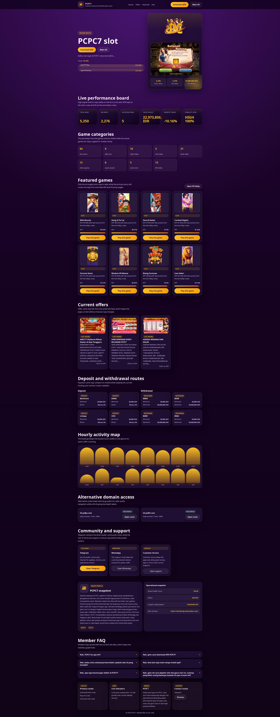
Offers (138, 4)
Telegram (177, 692)
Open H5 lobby (193, 186)
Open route (130, 517)
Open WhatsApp (124, 568)
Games (131, 4)
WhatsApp (180, 697)
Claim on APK (101, 363)
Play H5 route (85, 696)
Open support (156, 571)
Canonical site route (87, 699)
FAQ (153, 4)
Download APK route (87, 692)
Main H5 (196, 4)
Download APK (179, 4)
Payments (146, 4)
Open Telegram (92, 568)
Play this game (92, 237)
